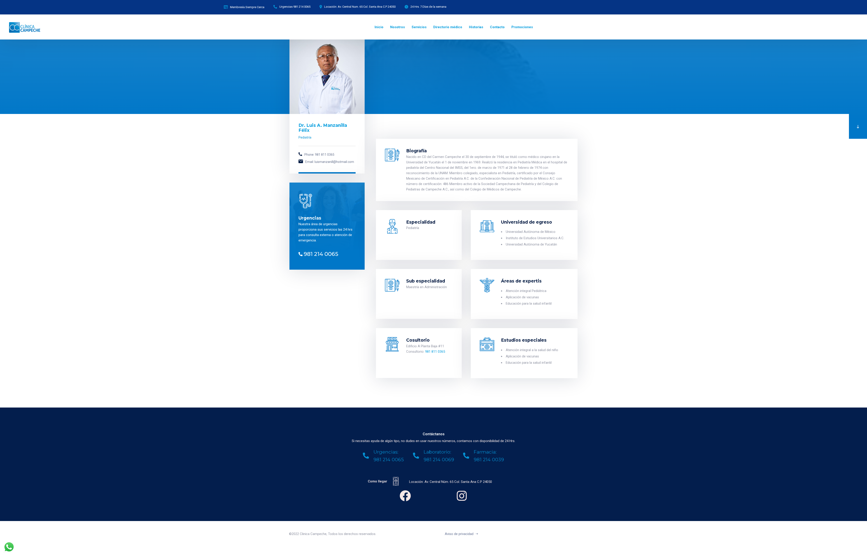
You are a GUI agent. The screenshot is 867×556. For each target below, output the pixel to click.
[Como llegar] (396, 481)
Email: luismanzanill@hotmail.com (329, 162)
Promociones (522, 27)
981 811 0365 (435, 352)
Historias (476, 27)
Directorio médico (447, 27)
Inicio (379, 27)
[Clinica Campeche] (24, 27)
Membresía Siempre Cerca (247, 7)
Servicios (419, 27)
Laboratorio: (437, 452)
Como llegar (377, 481)
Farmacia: (485, 452)
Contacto (497, 27)
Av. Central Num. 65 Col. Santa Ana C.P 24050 (367, 6)
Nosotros (397, 27)
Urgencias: (385, 452)
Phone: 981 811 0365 (319, 154)
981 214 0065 (321, 254)
